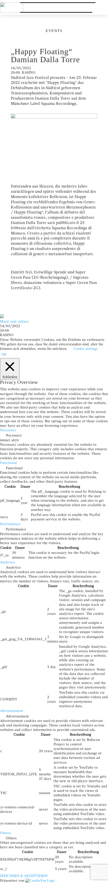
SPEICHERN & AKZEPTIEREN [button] (24, 876)
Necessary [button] (8, 430)
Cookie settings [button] (85, 349)
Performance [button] (10, 524)
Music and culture (14, 321)
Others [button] (5, 833)
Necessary (14, 435)
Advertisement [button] (11, 711)
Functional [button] (8, 463)
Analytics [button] (7, 562)
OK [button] (4, 354)
